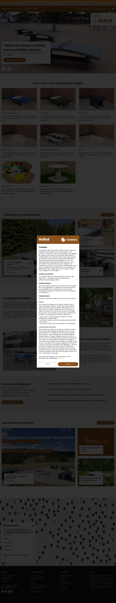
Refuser (48, 364)
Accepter (68, 364)
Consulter (61, 358)
